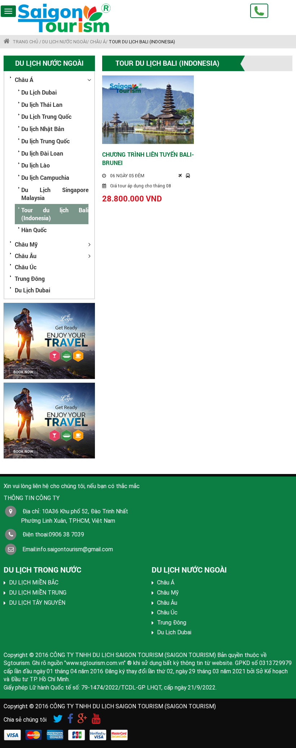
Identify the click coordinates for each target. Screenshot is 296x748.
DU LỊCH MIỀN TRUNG (37, 592)
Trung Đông (30, 278)
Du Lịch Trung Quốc (46, 116)
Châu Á (24, 79)
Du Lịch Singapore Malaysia (54, 193)
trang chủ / (27, 41)
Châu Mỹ (26, 244)
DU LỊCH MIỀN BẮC (33, 582)
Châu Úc (25, 267)
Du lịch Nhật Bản (42, 128)
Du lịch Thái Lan (41, 104)
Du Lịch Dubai (39, 92)
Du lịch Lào (35, 165)
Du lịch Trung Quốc (45, 141)
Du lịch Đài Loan (42, 153)
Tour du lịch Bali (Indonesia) (54, 214)
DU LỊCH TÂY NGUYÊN (37, 602)
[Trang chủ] (76, 18)
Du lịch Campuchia (45, 177)
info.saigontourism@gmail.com (74, 549)
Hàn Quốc (34, 230)
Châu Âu (25, 256)
